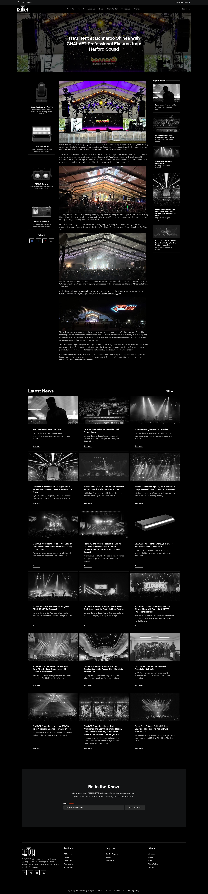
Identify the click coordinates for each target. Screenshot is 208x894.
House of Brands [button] (26, 2)
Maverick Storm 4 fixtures (91, 291)
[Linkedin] (51, 241)
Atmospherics (69, 864)
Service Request (112, 854)
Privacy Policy (133, 890)
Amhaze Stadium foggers (110, 294)
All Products (68, 854)
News (100, 9)
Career (150, 857)
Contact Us (125, 9)
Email (69, 803)
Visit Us (151, 867)
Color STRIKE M (119, 291)
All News (169, 391)
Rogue (85, 294)
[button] (186, 9)
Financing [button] (137, 9)
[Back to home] (22, 9)
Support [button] (80, 9)
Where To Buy (112, 9)
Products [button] (70, 9)
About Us (91, 9)
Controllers (68, 861)
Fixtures (66, 857)
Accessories (68, 867)
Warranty (109, 857)
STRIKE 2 (62, 294)
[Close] (204, 890)
